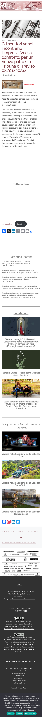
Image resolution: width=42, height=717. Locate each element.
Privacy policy (30, 713)
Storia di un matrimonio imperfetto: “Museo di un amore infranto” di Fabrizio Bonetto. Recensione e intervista (21, 405)
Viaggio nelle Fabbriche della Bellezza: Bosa (21, 455)
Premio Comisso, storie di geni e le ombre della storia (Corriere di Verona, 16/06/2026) (21, 287)
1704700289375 (7, 224)
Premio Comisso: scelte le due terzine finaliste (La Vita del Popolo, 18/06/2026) (20, 271)
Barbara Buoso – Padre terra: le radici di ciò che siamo (21, 374)
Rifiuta (19, 713)
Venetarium (21, 313)
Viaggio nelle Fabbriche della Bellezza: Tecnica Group (21, 512)
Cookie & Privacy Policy (19, 688)
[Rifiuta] (39, 705)
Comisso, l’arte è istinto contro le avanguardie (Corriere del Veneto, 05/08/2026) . (16, 263)
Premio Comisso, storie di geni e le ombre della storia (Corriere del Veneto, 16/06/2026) (19, 279)
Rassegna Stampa (21, 256)
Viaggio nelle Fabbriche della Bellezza (21, 426)
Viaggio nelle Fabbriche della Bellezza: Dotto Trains (21, 484)
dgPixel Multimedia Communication (22, 599)
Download (20, 224)
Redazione (10, 75)
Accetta (11, 713)
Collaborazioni (19, 596)
